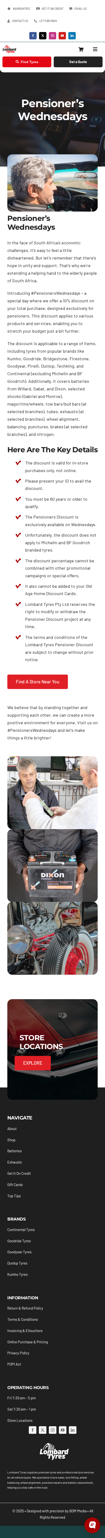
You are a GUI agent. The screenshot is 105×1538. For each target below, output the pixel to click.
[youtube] (62, 35)
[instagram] (52, 35)
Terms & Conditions (22, 1319)
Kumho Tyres (17, 1274)
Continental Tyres (21, 1229)
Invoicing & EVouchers (24, 1330)
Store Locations (19, 1420)
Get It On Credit (19, 1173)
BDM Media (78, 1511)
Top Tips (14, 1196)
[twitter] (42, 35)
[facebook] (33, 35)
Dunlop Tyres (17, 1263)
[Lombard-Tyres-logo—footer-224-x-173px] (54, 1444)
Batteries (14, 1151)
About (12, 1128)
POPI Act (14, 1364)
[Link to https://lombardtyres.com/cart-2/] (80, 49)
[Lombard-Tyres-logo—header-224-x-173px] (9, 47)
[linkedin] (72, 35)
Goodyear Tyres (19, 1252)
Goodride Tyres (19, 1241)
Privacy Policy (18, 1353)
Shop (11, 1140)
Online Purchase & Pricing (27, 1342)
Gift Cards (15, 1184)
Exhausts (14, 1162)
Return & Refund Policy (25, 1308)
